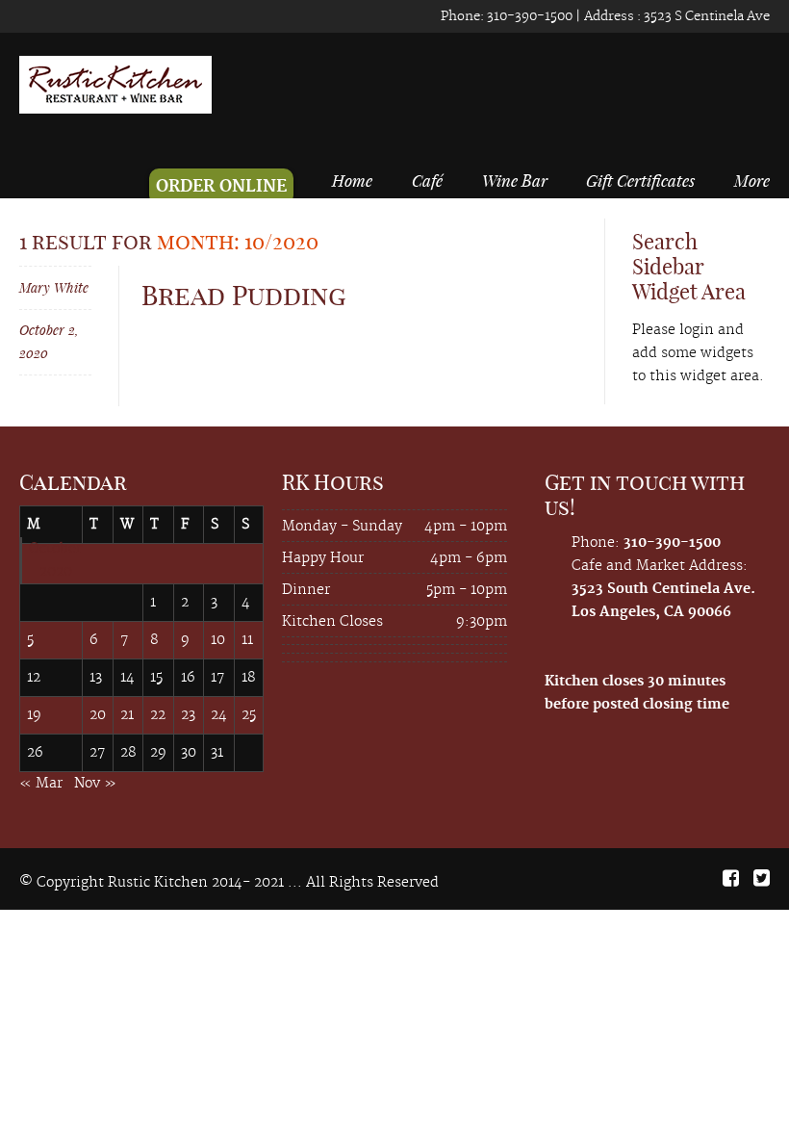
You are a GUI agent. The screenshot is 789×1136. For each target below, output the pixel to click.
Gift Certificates (640, 180)
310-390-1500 (528, 16)
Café (427, 180)
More (752, 180)
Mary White (54, 287)
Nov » (95, 783)
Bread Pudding (243, 295)
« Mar (41, 783)
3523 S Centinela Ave (705, 16)
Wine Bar (514, 180)
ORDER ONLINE (221, 186)
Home (352, 180)
